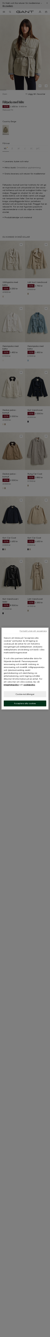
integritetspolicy (11, 684)
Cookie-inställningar (25, 694)
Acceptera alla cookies (25, 703)
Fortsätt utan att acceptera (33, 631)
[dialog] (25, 668)
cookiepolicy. (29, 684)
